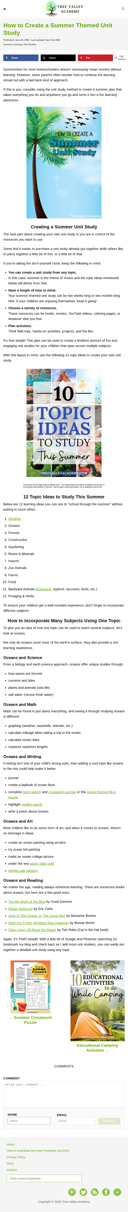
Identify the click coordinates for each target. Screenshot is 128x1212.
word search (32, 792)
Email (62, 1115)
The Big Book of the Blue (26, 901)
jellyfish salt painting (23, 870)
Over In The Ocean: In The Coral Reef (36, 916)
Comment (11, 1078)
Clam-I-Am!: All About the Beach (32, 930)
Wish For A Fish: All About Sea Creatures (38, 923)
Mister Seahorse (20, 909)
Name (12, 1114)
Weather (14, 519)
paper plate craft (42, 863)
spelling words (32, 804)
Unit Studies (29, 44)
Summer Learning (12, 44)
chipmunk (44, 589)
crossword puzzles (62, 792)
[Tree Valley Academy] (64, 9)
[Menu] (5, 9)
